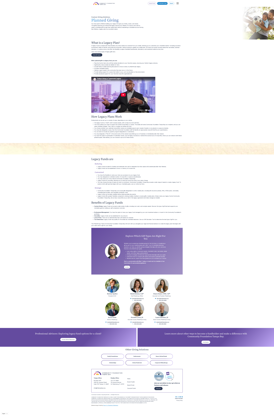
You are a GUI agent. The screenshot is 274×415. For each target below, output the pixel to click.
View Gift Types (97, 55)
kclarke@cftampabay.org (113, 322)
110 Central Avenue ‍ (116, 382)
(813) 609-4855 (138, 323)
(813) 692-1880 (162, 323)
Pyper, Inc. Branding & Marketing (110, 405)
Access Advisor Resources (68, 339)
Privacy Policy (179, 400)
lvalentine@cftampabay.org (162, 322)
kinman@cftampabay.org (138, 298)
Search (171, 3)
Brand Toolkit (131, 382)
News (128, 378)
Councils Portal (131, 388)
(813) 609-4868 (162, 300)
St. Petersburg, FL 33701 (117, 384)
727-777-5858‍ (115, 380)
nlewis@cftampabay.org (138, 322)
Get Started (205, 342)
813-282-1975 (97, 380)
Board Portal (130, 385)
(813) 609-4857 (138, 300)
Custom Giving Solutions (100, 17)
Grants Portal (152, 3)
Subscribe (158, 388)
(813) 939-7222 (113, 323)
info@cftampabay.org (99, 388)
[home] (104, 2)
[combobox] (4, 413)
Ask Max (127, 267)
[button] (177, 3)
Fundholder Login (162, 3)
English (3, 413)
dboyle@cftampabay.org (163, 298)
